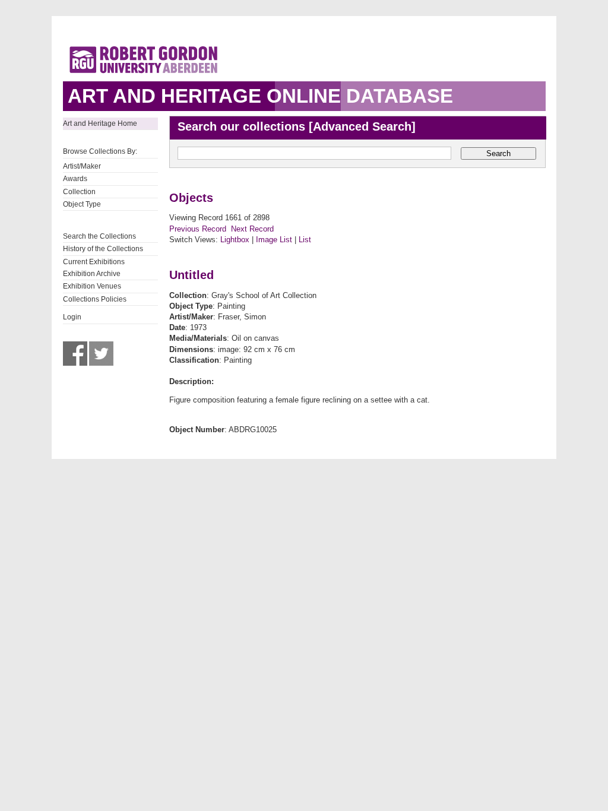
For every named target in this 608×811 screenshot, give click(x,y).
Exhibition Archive (92, 274)
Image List (274, 239)
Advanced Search (362, 126)
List (305, 239)
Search (498, 153)
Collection (79, 192)
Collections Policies (94, 299)
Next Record (252, 228)
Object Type (82, 204)
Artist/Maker (82, 166)
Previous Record (197, 228)
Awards (75, 179)
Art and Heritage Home (100, 123)
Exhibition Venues (92, 286)
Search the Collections (99, 236)
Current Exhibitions (94, 262)
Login (72, 317)
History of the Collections (103, 249)
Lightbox (234, 239)
